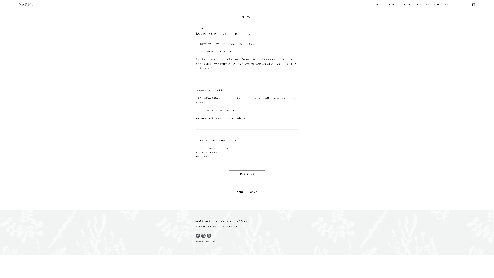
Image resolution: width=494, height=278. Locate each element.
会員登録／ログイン (243, 221)
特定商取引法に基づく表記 (205, 226)
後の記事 (253, 192)
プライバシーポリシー (228, 226)
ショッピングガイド (224, 221)
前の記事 (240, 192)
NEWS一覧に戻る (247, 174)
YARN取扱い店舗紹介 (203, 221)
